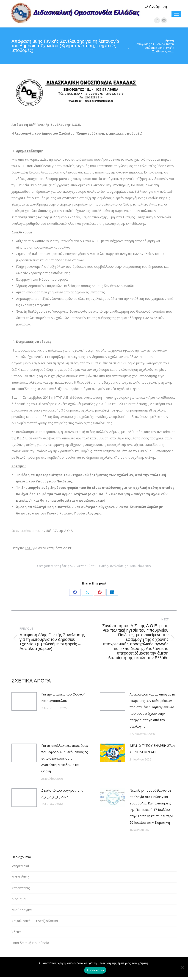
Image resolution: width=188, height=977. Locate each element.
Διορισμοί (18, 899)
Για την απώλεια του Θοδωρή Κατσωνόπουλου (63, 697)
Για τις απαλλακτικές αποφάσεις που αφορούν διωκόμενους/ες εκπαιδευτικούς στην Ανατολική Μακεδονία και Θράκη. (64, 758)
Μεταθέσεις (20, 877)
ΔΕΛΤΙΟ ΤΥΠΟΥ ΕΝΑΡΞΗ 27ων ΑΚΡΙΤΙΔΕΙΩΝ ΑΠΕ (152, 748)
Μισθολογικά (21, 910)
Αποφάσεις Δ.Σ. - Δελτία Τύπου (75, 566)
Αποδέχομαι (95, 970)
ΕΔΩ (28, 548)
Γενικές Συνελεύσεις (112, 566)
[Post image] (24, 701)
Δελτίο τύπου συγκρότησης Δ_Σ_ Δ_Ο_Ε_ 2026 (62, 793)
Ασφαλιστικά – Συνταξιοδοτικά (34, 921)
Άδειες (16, 932)
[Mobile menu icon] (176, 14)
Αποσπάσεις (20, 888)
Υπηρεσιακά (20, 866)
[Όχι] (182, 967)
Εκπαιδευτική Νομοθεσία (30, 943)
